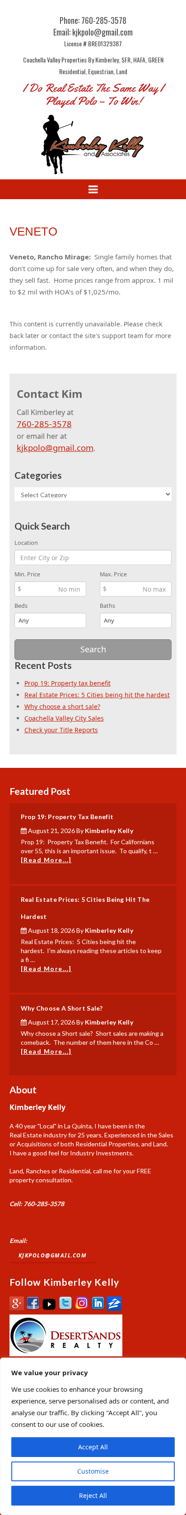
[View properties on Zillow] (114, 1308)
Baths (107, 606)
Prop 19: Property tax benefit (67, 683)
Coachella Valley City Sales (64, 718)
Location (26, 543)
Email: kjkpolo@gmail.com (93, 32)
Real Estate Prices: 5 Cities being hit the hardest (97, 695)
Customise (93, 1471)
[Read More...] (46, 860)
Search (93, 649)
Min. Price (27, 574)
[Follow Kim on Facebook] (33, 1308)
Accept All (93, 1447)
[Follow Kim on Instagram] (81, 1308)
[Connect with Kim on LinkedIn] (98, 1308)
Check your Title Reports (61, 730)
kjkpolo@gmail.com (55, 447)
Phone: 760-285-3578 (93, 20)
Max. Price (113, 574)
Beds (21, 606)
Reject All (93, 1495)
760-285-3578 (44, 423)
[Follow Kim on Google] (16, 1308)
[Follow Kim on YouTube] (49, 1308)
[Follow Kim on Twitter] (65, 1308)
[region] (93, 1436)
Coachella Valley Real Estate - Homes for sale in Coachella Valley (93, 144)
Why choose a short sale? (62, 706)
